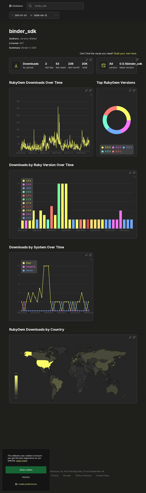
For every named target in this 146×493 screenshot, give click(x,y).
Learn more (21, 460)
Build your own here (125, 53)
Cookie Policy (102, 475)
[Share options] (86, 59)
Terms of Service (83, 475)
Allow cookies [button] (26, 469)
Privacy (54, 475)
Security (67, 475)
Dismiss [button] (26, 477)
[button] (26, 484)
